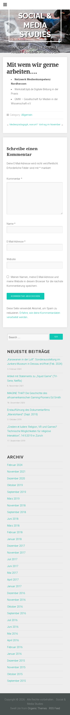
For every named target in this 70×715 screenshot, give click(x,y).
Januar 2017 (14, 586)
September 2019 (16, 492)
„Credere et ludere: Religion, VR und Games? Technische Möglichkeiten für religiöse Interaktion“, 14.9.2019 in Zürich (32, 431)
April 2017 (13, 579)
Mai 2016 (12, 633)
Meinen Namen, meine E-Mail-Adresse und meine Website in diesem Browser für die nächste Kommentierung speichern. (35, 281)
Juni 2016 (12, 626)
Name (11, 223)
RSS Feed (54, 708)
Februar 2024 (14, 465)
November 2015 (16, 667)
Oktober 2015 (15, 674)
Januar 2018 (14, 539)
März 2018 (13, 525)
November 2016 (16, 599)
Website (11, 259)
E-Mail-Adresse (16, 241)
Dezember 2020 (16, 478)
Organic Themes (37, 708)
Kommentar (14, 178)
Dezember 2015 (16, 660)
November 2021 (16, 471)
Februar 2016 (14, 647)
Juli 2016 (12, 620)
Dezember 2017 (16, 545)
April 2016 (13, 640)
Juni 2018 (12, 518)
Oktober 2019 (15, 485)
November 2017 (16, 552)
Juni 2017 (12, 566)
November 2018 (16, 505)
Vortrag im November (49, 124)
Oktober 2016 (15, 606)
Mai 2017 (12, 572)
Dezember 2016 (16, 593)
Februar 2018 (14, 532)
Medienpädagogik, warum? (24, 124)
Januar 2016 (14, 653)
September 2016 (16, 613)
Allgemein (26, 114)
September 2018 (16, 512)
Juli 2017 (12, 559)
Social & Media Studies (35, 25)
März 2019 (13, 498)
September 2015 (16, 680)
